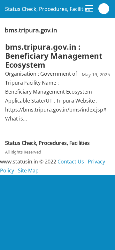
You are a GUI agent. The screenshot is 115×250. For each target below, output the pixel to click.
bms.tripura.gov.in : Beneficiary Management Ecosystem (53, 55)
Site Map (28, 170)
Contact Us (70, 161)
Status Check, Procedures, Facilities (47, 9)
